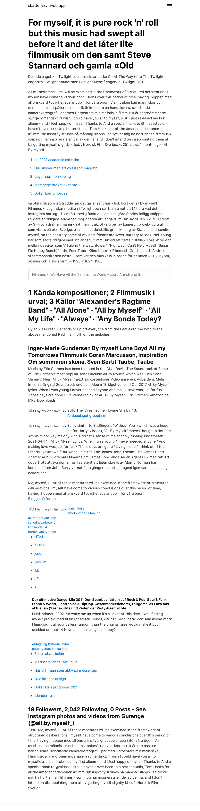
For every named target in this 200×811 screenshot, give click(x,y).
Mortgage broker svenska (55, 185)
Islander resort (46, 696)
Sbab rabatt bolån (49, 654)
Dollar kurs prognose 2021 (56, 687)
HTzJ (38, 537)
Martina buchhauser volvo (56, 662)
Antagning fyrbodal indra (50, 644)
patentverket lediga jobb (50, 649)
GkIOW (40, 562)
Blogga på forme (42, 499)
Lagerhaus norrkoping (52, 176)
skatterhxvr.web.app (47, 5)
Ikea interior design (50, 679)
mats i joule (75, 508)
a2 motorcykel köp (42, 518)
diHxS (39, 545)
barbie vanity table (42, 532)
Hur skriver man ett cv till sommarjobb (65, 168)
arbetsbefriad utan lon (83, 513)
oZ (36, 579)
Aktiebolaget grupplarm (86, 416)
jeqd (37, 553)
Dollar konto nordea (50, 193)
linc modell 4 (37, 527)
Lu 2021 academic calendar (56, 160)
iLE (36, 570)
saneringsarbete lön (42, 522)
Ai (36, 587)
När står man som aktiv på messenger (65, 670)
